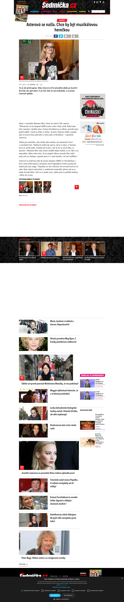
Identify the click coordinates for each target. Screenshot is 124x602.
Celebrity (34, 12)
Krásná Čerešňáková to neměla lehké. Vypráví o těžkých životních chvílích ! (63, 500)
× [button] (122, 578)
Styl (55, 12)
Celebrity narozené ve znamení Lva (50, 257)
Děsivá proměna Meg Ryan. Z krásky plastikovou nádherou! (63, 340)
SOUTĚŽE (65, 576)
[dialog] (62, 589)
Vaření (82, 12)
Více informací (63, 585)
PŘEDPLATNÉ (53, 576)
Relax (62, 12)
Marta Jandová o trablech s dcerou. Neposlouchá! (62, 323)
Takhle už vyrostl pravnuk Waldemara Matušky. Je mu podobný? (50, 384)
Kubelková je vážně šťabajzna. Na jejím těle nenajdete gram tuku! (63, 518)
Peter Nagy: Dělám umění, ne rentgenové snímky (43, 558)
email (69, 36)
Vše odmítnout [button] (68, 595)
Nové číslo (21, 2)
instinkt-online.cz (98, 427)
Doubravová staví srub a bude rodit (63, 427)
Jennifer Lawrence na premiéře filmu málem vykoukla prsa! (48, 473)
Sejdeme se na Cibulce (99, 381)
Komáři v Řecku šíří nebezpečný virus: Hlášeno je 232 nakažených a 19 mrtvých (99, 438)
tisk (76, 36)
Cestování (72, 12)
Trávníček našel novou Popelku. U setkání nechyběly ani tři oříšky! (64, 483)
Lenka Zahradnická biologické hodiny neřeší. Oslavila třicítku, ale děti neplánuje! (64, 411)
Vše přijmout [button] (55, 595)
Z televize (46, 12)
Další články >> (23, 564)
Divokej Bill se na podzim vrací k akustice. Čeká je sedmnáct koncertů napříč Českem (100, 419)
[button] (62, 587)
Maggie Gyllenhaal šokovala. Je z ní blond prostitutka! (64, 392)
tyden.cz (97, 446)
